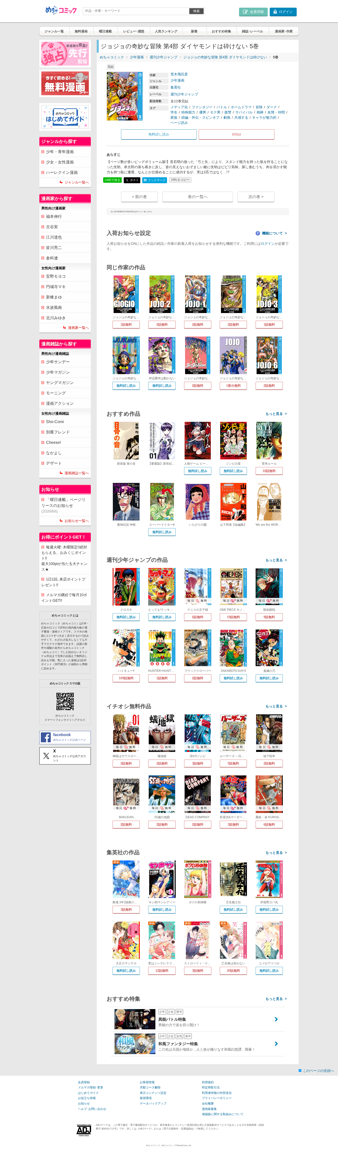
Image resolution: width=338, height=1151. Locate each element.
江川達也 (54, 237)
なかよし (54, 453)
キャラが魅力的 (264, 117)
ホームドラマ (241, 107)
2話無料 (162, 324)
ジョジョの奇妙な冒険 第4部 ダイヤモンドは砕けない (225, 57)
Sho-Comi (55, 422)
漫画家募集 (209, 1109)
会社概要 (208, 1103)
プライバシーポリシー (217, 1098)
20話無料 (233, 970)
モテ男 (215, 112)
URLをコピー (180, 179)
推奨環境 (146, 1098)
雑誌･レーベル (252, 31)
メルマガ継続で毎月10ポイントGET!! (64, 598)
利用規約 (208, 1082)
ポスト (134, 180)
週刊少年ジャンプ (163, 57)
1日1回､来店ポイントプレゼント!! (63, 582)
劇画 (226, 117)
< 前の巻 (139, 197)
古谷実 (52, 227)
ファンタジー (202, 107)
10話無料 (269, 471)
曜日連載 (105, 31)
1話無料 (126, 324)
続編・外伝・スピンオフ (200, 117)
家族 (173, 117)
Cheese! (53, 442)
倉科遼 (52, 258)
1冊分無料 (233, 385)
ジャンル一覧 (54, 31)
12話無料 (162, 970)
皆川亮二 (54, 248)
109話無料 (126, 678)
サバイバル (244, 112)
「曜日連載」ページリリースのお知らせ (63, 505)
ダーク (271, 107)
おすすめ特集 (221, 31)
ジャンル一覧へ (77, 182)
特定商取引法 (211, 1087)
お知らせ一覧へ (77, 521)
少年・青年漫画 (60, 152)
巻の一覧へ (198, 197)
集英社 (175, 87)
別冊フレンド (58, 432)
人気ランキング (166, 31)
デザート (54, 463)
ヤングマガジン (60, 383)
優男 (202, 112)
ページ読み (179, 123)
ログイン (268, 244)
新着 (194, 31)
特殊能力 (188, 112)
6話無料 (197, 617)
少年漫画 (137, 57)
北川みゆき (56, 318)
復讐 (227, 112)
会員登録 (84, 1082)
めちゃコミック (112, 57)
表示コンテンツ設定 (153, 1093)
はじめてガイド (88, 1093)
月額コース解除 (150, 1087)
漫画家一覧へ (78, 328)
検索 (196, 11)
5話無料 (233, 763)
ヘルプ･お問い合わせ (92, 1109)
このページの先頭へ (318, 1071)
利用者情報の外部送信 (217, 1093)
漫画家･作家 (284, 31)
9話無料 (269, 617)
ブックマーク (155, 180)
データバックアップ (153, 1103)
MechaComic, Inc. (184, 1145)
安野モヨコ (56, 276)
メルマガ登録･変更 (90, 1087)
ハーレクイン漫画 (62, 172)
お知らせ (84, 1103)
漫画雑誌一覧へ (77, 473)
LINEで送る (112, 180)
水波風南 (54, 307)
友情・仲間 (276, 112)
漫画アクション (60, 403)
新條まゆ (54, 297)
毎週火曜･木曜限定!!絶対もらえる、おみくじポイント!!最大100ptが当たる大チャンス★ (64, 558)
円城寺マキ (56, 287)
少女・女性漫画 (60, 162)
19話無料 (233, 617)
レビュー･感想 (133, 31)
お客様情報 (147, 1082)
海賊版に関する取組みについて (222, 1114)
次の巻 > (256, 197)
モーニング (56, 393)
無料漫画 (81, 31)
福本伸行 (54, 216)
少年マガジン (58, 372)
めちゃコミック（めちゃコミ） (160, 1145)
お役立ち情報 (87, 1098)
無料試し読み (126, 385)
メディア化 (179, 107)
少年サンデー (58, 362)
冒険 (259, 107)
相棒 (260, 112)
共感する (241, 117)
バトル (222, 107)
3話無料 (197, 763)
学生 (173, 112)
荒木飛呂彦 (179, 74)
